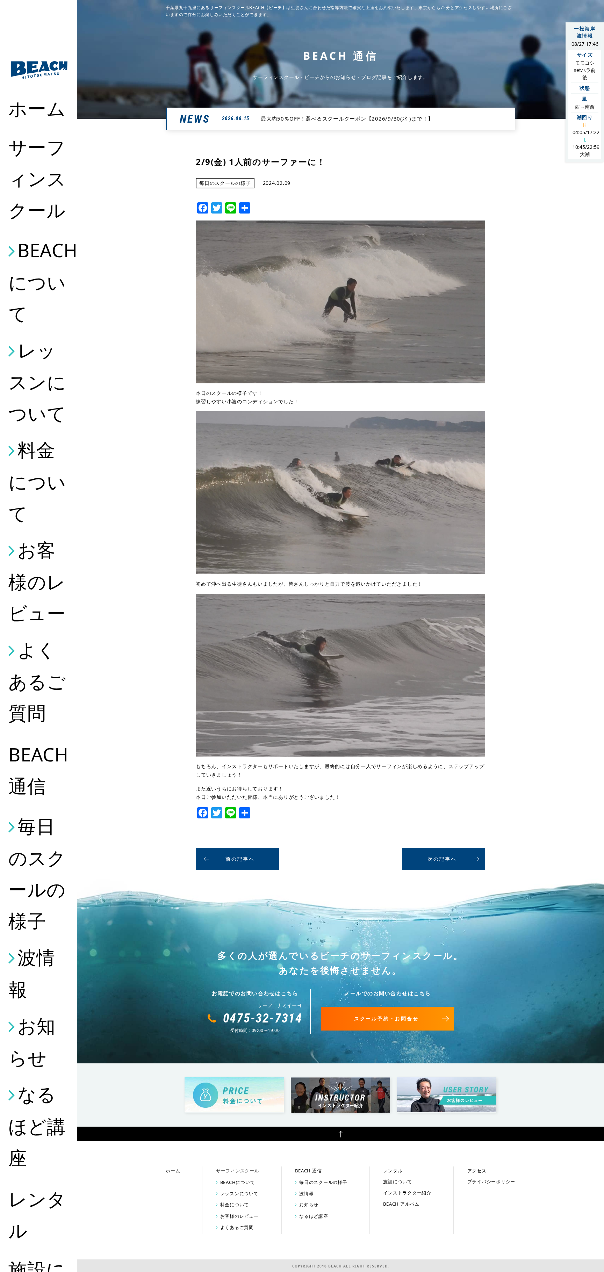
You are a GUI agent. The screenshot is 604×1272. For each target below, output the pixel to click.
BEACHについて (39, 282)
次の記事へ (442, 858)
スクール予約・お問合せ (386, 1018)
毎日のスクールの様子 (37, 873)
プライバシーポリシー (491, 1181)
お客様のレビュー (36, 581)
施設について (397, 1181)
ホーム (36, 108)
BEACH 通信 (38, 770)
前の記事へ (240, 858)
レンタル (37, 1214)
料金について (37, 481)
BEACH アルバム (401, 1204)
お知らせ (31, 1041)
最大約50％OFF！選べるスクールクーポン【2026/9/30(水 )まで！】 (347, 118)
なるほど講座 (36, 1126)
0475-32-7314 (263, 1018)
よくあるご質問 (37, 681)
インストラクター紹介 (407, 1193)
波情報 (31, 973)
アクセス (477, 1171)
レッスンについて (37, 382)
